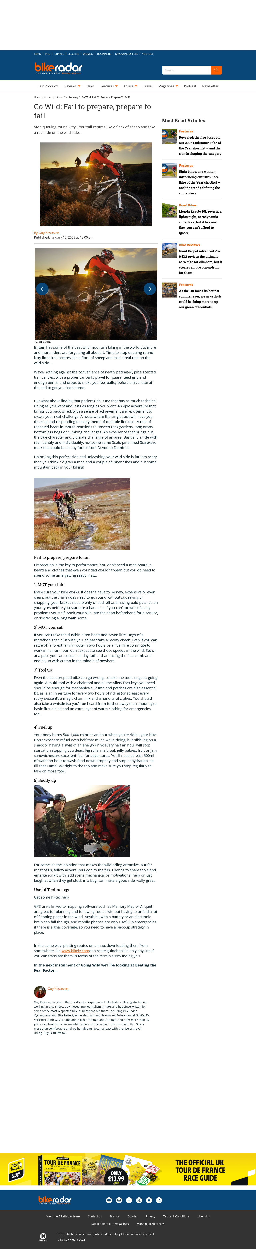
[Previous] (42, 289)
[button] (96, 296)
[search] (216, 70)
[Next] (150, 289)
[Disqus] (100, 1098)
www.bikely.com (75, 950)
